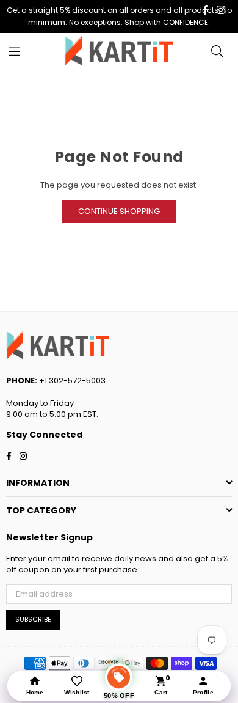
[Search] (217, 51)
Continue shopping (119, 211)
